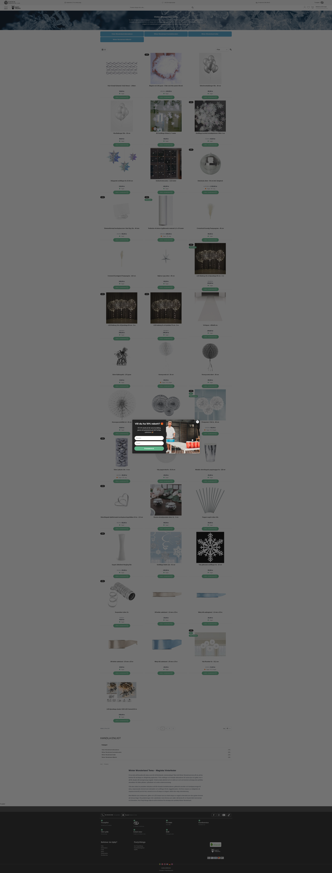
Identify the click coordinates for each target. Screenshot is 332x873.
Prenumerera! (149, 448)
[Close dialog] (197, 421)
